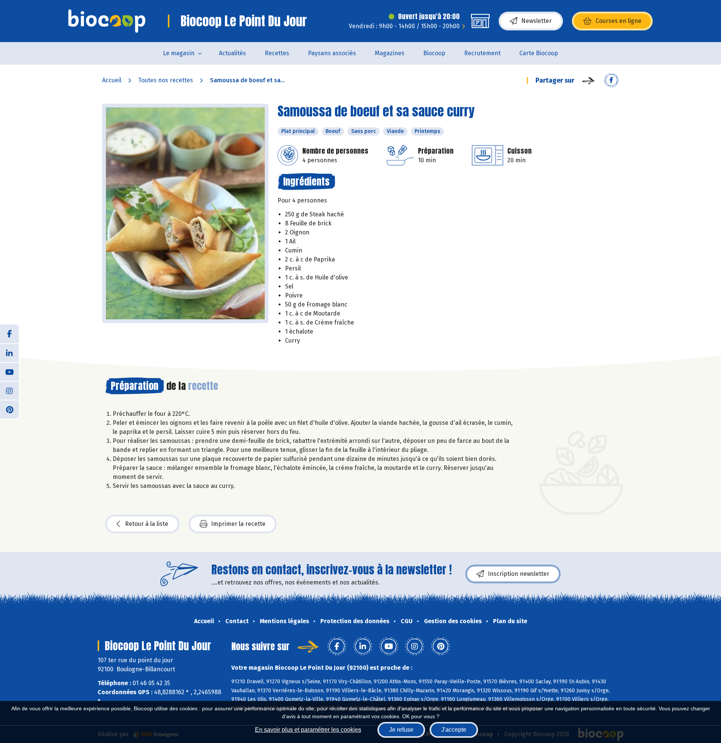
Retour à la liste (146, 523)
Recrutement (482, 53)
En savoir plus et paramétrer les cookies (308, 729)
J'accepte (453, 729)
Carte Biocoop (538, 53)
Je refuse (401, 729)
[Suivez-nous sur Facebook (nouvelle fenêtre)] (9, 334)
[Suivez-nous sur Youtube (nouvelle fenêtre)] (9, 371)
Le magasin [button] (179, 53)
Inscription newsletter (518, 573)
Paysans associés (332, 53)
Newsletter (536, 20)
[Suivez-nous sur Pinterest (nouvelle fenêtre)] (9, 409)
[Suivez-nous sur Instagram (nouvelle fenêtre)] (9, 390)
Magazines (389, 53)
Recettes (277, 53)
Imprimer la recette (238, 523)
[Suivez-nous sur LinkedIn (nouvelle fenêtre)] (9, 352)
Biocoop (434, 53)
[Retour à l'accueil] (106, 21)
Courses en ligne (618, 20)
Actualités (232, 53)
